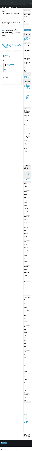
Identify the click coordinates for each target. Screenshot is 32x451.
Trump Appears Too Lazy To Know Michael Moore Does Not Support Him (27, 158)
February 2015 (26, 227)
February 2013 (26, 264)
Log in (25, 284)
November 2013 (26, 250)
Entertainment (26, 335)
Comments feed (26, 287)
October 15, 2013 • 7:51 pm (8, 56)
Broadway (25, 321)
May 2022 (25, 185)
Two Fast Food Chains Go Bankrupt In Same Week (27, 56)
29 (27, 178)
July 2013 (25, 256)
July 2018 (25, 191)
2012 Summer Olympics (26, 299)
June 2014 (25, 239)
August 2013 (25, 255)
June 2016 (25, 203)
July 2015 (25, 219)
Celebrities (25, 324)
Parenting (25, 360)
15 (27, 175)
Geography (25, 341)
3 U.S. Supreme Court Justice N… (28, 95)
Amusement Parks (26, 310)
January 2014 (26, 247)
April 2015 (25, 224)
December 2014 (26, 230)
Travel (25, 388)
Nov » (27, 179)
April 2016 (25, 205)
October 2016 (26, 197)
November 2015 (26, 213)
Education (25, 332)
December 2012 (26, 267)
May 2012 (25, 278)
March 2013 (25, 263)
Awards (25, 315)
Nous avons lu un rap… (28, 98)
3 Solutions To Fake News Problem (26, 146)
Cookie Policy (15, 449)
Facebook (25, 338)
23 (28, 177)
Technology (25, 382)
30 (28, 178)
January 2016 (26, 210)
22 (27, 177)
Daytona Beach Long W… (28, 102)
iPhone (25, 351)
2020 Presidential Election (26, 305)
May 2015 (25, 222)
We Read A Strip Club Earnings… (27, 100)
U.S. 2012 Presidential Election (27, 392)
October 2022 (26, 183)
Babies (25, 316)
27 (24, 178)
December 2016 (26, 194)
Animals (25, 312)
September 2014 (26, 235)
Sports (25, 425)
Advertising (25, 307)
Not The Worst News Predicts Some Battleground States (27, 162)
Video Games (26, 394)
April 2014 (25, 242)
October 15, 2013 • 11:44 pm (10, 65)
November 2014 (26, 231)
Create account (26, 282)
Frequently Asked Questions (26, 47)
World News (4, 7)
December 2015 (26, 211)
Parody (25, 362)
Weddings (25, 397)
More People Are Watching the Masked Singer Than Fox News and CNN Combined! (27, 125)
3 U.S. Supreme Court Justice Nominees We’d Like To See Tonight (27, 141)
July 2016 (25, 202)
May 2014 (25, 241)
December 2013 (26, 249)
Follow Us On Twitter (26, 74)
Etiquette (25, 337)
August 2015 (25, 217)
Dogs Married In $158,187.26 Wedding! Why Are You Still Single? (27, 70)
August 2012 (25, 274)
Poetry (25, 366)
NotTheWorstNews (16, 3)
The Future (25, 387)
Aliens (25, 309)
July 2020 (25, 186)
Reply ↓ (4, 61)
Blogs (25, 318)
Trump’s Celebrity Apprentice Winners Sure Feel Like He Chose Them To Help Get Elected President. (27, 130)
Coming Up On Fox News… (26, 144)
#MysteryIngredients (27, 297)
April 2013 (25, 261)
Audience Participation (27, 313)
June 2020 (25, 188)
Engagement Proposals (27, 334)
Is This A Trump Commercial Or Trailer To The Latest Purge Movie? (27, 121)
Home (3, 10)
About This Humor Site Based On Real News (27, 45)
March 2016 (25, 206)
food (17, 50)
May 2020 (25, 189)
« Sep (25, 179)
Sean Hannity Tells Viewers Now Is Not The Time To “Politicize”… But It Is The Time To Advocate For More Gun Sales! (27, 116)
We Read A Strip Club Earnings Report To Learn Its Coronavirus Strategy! (27, 137)
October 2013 (26, 252)
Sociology (25, 379)
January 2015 (26, 228)
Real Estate (25, 371)
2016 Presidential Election (12, 7)
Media (25, 354)
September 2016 (26, 199)
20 (24, 177)
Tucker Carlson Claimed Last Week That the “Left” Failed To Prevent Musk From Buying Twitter (27, 111)
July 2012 (25, 275)
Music (25, 359)
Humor (5, 10)
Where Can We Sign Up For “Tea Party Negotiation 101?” (17, 45)
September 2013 (26, 253)
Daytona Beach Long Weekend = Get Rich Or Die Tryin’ (27, 134)
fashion (25, 340)
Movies (25, 357)
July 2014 (25, 238)
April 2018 (25, 192)
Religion (25, 373)
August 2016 (25, 200)
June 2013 (25, 258)
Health (25, 343)
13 (24, 175)
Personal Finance (26, 363)
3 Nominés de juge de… (28, 93)
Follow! (26, 23)
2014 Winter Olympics (27, 301)
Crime (25, 329)
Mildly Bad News (26, 418)
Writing (25, 400)
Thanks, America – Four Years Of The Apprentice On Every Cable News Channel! (27, 154)
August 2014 (25, 236)
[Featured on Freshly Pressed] (4, 443)
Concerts (25, 327)
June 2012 (25, 277)
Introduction (25, 349)
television (25, 384)
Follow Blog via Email (27, 14)
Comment (19, 83)
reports (5, 17)
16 (28, 175)
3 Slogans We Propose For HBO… (28, 86)
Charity (25, 326)
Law (24, 352)
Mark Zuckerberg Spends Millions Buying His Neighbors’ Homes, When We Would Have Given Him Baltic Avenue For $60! (7, 46)
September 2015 (26, 216)
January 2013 (26, 266)
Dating (25, 330)
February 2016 (26, 208)
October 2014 (26, 233)
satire (24, 376)
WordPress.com (26, 289)
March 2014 (25, 244)
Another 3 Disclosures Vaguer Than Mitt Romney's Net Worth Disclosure (27, 59)
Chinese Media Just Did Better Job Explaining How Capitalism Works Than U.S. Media (27, 150)
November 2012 (26, 269)
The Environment (26, 385)
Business (15, 50)
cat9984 (6, 55)
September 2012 (26, 272)
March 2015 (25, 225)
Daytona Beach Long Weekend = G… (28, 104)
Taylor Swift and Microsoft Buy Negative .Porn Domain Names (27, 53)
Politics (25, 368)
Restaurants (9, 50)
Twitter (25, 390)
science (25, 377)
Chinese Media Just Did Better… (28, 91)
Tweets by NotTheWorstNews (26, 77)
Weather (25, 395)
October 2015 (26, 214)
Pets (24, 365)
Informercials (26, 348)
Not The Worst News (6, 16)
